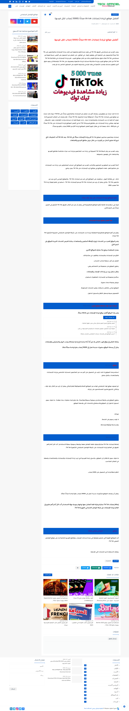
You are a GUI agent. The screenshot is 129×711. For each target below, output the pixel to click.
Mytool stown (111, 437)
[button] (107, 567)
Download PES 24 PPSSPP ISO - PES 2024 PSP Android (18, 86)
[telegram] (13, 1)
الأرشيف (51, 1)
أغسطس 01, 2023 (21, 45)
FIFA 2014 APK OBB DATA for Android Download (19, 94)
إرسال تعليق (112, 639)
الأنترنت (92, 6)
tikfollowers (108, 531)
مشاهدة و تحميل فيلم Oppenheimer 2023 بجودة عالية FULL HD (19, 50)
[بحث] (9, 6)
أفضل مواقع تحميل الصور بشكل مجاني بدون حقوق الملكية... (98, 323)
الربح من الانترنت (31, 119)
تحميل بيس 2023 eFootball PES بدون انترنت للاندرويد (18, 68)
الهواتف (28, 6)
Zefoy (115, 220)
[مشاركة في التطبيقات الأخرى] (77, 567)
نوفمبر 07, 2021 (22, 36)
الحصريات (67, 6)
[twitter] (29, 1)
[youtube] (26, 1)
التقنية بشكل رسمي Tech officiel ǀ (93, 708)
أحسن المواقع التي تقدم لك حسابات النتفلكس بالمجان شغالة (98, 334)
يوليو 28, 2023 (22, 83)
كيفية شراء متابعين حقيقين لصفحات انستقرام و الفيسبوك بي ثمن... (96, 328)
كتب (16, 6)
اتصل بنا (70, 1)
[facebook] (23, 1)
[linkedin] (16, 1)
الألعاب (34, 6)
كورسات (21, 6)
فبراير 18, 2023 (22, 55)
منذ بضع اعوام (110, 321)
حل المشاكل (41, 6)
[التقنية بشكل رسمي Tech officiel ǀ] (109, 4)
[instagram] (20, 1)
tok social (109, 365)
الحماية (73, 6)
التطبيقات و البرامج (83, 6)
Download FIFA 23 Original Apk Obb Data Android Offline (18, 59)
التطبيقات (33, 115)
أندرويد (49, 6)
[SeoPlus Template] (118, 708)
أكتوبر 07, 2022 (22, 65)
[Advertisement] (23, 159)
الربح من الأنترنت (57, 6)
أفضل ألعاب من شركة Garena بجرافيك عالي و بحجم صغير (19, 40)
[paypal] (10, 1)
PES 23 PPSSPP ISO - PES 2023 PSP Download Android (19, 78)
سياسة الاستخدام (86, 1)
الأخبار (34, 111)
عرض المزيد (48, 574)
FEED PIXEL (87, 306)
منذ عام (115, 596)
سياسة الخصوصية (61, 1)
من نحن (77, 1)
